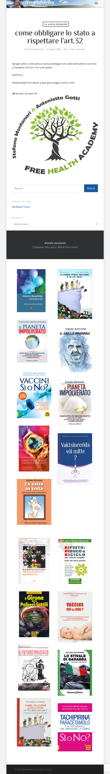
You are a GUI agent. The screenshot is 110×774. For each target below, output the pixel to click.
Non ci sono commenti (74, 49)
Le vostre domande (55, 24)
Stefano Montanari (35, 49)
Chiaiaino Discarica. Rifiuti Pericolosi (55, 244)
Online (21, 206)
